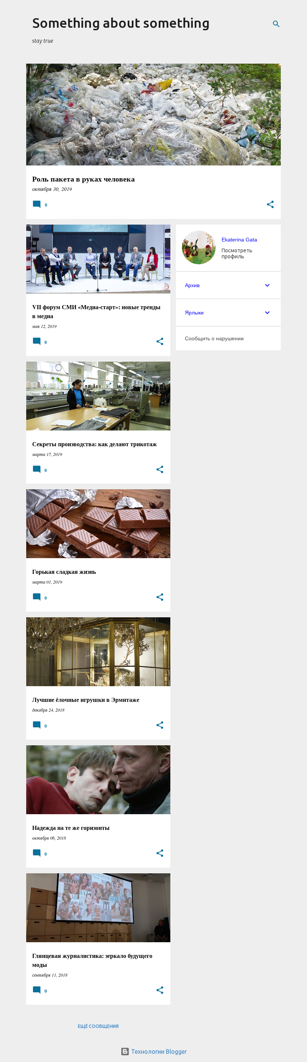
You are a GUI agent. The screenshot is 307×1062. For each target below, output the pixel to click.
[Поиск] (276, 24)
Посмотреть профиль (237, 253)
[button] (270, 205)
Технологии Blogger (158, 1051)
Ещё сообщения (98, 1026)
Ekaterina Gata (239, 240)
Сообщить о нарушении (214, 338)
